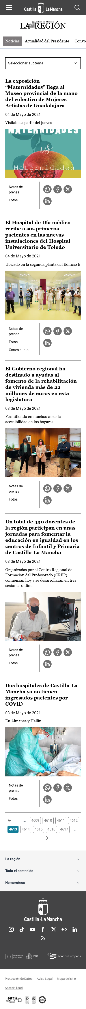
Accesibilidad (14, 988)
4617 (64, 829)
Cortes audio (18, 350)
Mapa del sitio (66, 978)
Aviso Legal (44, 978)
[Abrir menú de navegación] (9, 7)
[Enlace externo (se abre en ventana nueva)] (34, 1000)
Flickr (64, 929)
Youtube (32, 929)
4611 (61, 820)
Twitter (53, 929)
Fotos (13, 200)
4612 (74, 820)
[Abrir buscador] (77, 7)
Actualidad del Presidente (47, 41)
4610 (48, 820)
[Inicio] (43, 910)
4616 (51, 829)
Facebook (43, 929)
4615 (39, 829)
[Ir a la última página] (43, 838)
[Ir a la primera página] (13, 820)
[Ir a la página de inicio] (43, 7)
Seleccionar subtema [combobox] (25, 63)
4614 (26, 829)
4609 (35, 820)
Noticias (12, 41)
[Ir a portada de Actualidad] (43, 25)
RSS (43, 938)
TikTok (22, 929)
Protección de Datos (18, 978)
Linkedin (74, 929)
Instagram (11, 929)
